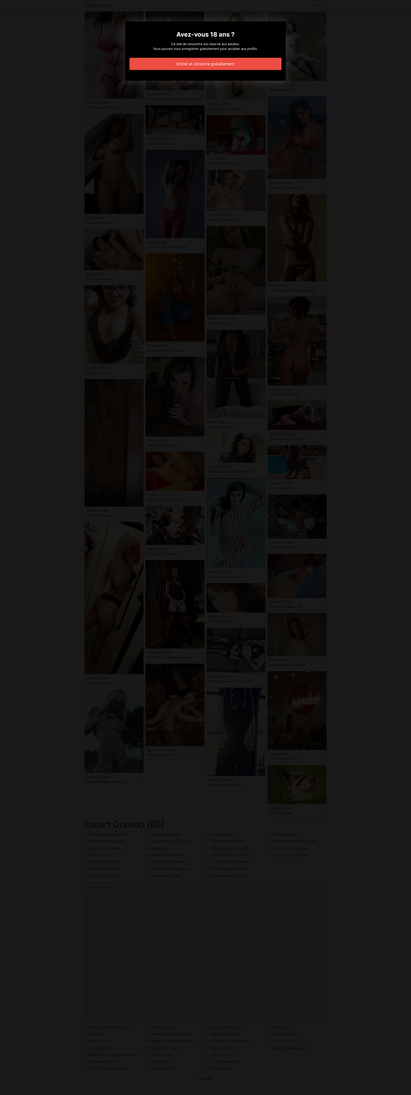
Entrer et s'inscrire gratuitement (205, 64)
